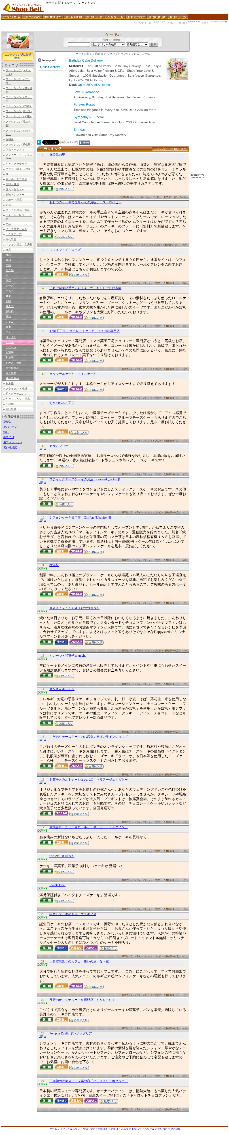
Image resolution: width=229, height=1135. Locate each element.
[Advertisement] (82, 29)
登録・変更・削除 (93, 1128)
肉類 (8, 265)
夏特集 (7, 421)
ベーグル (11, 337)
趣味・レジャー (15, 194)
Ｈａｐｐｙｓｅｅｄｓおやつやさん (74, 608)
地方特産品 (12, 368)
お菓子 (10, 352)
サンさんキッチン (61, 689)
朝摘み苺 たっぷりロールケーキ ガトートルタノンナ (88, 827)
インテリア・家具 (16, 229)
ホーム (53, 1128)
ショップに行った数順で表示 (170, 148)
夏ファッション (12, 442)
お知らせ (137, 1128)
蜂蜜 (8, 326)
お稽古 (10, 139)
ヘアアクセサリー (16, 163)
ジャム (10, 321)
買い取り (11, 409)
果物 (8, 301)
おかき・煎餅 (14, 362)
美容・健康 (12, 184)
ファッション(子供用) (19, 144)
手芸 (8, 224)
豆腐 (8, 280)
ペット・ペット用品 (18, 398)
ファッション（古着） (19, 106)
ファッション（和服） (19, 116)
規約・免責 (109, 1128)
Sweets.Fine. (57, 885)
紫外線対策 (10, 447)
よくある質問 (123, 1128)
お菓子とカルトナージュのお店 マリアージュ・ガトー (88, 779)
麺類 (8, 260)
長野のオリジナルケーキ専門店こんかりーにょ (82, 1000)
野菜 (8, 296)
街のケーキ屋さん (61, 856)
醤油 (8, 316)
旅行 (6, 432)
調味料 (10, 311)
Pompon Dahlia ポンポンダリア (70, 1033)
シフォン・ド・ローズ (65, 250)
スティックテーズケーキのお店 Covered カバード (84, 479)
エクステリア (14, 234)
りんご (10, 306)
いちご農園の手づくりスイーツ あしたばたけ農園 (85, 288)
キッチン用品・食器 (18, 210)
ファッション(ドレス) (19, 111)
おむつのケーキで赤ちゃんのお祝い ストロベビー (85, 202)
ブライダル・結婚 (16, 388)
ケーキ (10, 342)
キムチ (10, 290)
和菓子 (10, 357)
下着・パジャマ (15, 149)
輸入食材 (11, 373)
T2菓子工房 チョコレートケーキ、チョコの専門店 (84, 331)
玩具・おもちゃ (15, 189)
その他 (10, 404)
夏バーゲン (10, 427)
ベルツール (148, 1128)
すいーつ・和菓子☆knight (67, 655)
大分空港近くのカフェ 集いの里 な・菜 (79, 961)
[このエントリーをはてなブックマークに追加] (39, 143)
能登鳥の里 (57, 154)
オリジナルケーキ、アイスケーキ (72, 374)
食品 (8, 249)
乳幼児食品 (12, 378)
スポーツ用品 (14, 199)
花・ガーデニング (16, 393)
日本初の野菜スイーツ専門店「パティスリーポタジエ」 (88, 1081)
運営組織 (175, 1128)
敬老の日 (8, 437)
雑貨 (8, 204)
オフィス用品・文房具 (19, 244)
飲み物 (10, 383)
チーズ (10, 285)
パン (8, 332)
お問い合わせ (162, 1128)
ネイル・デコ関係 (16, 179)
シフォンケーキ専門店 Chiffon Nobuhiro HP (80, 517)
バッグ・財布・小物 (18, 168)
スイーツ (11, 347)
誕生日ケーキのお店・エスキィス (72, 914)
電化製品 (11, 239)
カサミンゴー (58, 446)
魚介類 (10, 270)
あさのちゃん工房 (61, 403)
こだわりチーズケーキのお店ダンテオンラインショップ (88, 736)
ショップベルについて (70, 1128)
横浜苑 (54, 565)
